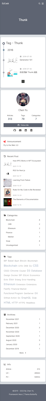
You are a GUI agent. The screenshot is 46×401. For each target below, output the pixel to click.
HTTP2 (22, 302)
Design (7, 275)
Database (36, 270)
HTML (7, 302)
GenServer (29, 293)
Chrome (14, 270)
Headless (30, 302)
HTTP (15, 302)
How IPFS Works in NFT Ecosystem (27, 161)
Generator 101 (26, 60)
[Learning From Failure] (8, 183)
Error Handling (28, 279)
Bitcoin (23, 261)
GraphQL (26, 297)
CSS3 (6, 270)
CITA (20, 266)
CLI (30, 266)
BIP (5, 261)
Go (19, 298)
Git (36, 293)
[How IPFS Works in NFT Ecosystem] (8, 164)
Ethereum (9, 284)
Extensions (31, 284)
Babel (11, 260)
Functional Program (13, 293)
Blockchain (10, 265)
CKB (26, 266)
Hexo (20, 394)
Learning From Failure (21, 180)
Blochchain (33, 261)
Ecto (6, 279)
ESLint (26, 275)
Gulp (34, 297)
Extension (21, 284)
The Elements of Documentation (25, 199)
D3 (28, 270)
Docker (14, 275)
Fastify (7, 289)
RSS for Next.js (19, 170)
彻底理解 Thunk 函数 (28, 72)
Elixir (11, 279)
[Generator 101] (12, 60)
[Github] (14, 130)
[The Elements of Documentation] (8, 202)
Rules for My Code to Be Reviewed (27, 190)
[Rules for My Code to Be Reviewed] (8, 192)
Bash (17, 261)
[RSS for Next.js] (8, 173)
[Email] (20, 130)
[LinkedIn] (25, 130)
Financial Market (18, 289)
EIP (20, 275)
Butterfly (33, 394)
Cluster (22, 271)
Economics (35, 275)
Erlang (18, 279)
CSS (35, 265)
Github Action (10, 298)
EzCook (5, 3)
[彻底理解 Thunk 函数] (12, 72)
